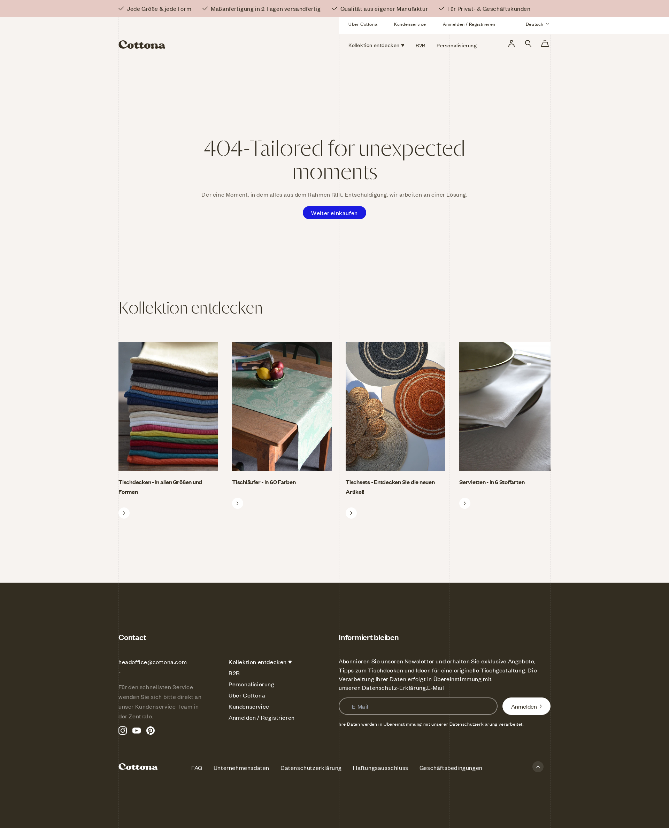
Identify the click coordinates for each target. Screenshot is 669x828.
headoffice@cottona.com (152, 661)
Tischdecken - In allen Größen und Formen (160, 486)
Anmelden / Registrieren (469, 24)
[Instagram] (122, 730)
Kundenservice (410, 24)
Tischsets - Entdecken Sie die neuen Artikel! (390, 486)
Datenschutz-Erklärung (394, 687)
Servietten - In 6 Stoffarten (491, 482)
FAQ (196, 767)
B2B (234, 673)
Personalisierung (252, 684)
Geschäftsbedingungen (451, 767)
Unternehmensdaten (241, 767)
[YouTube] (136, 730)
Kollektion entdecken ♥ (260, 661)
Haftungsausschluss (380, 767)
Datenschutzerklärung (311, 767)
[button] (528, 43)
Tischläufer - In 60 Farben (264, 482)
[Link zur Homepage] (187, 34)
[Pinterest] (150, 730)
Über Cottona (362, 24)
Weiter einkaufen (334, 212)
